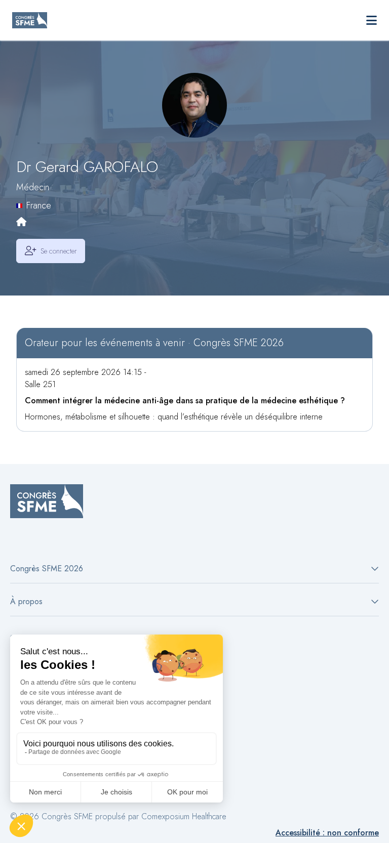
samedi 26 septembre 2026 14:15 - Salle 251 (85, 378)
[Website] (21, 223)
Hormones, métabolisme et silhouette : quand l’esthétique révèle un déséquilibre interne (174, 417)
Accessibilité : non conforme (327, 832)
